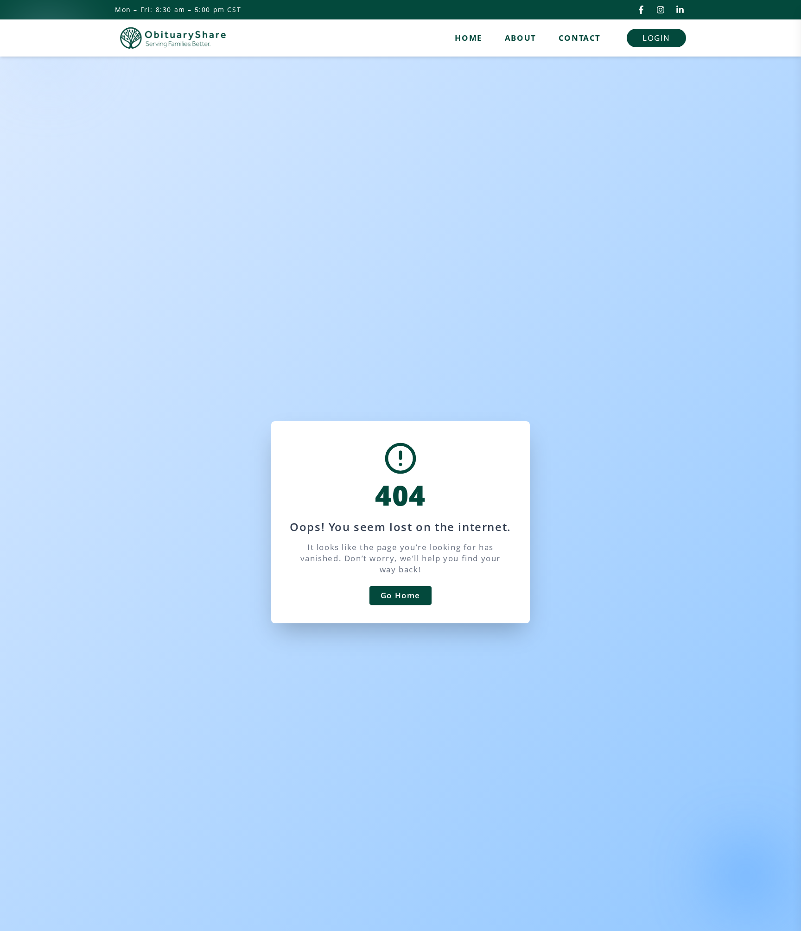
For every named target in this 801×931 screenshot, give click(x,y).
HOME (468, 37)
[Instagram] (661, 10)
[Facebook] (641, 10)
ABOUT (520, 37)
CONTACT (580, 37)
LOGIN (656, 37)
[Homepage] (173, 38)
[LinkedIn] (680, 10)
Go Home (400, 595)
